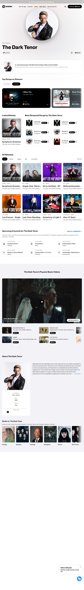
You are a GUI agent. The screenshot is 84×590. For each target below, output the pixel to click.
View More (77, 374)
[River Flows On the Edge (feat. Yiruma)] (38, 141)
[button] (82, 1)
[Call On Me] (38, 123)
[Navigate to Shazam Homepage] (7, 6)
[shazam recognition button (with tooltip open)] (79, 578)
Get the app (22, 6)
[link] (73, 320)
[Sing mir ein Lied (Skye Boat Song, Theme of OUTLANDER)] (38, 132)
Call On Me (37, 122)
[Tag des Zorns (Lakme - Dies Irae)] (65, 132)
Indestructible (66, 122)
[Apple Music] (5, 147)
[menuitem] (22, 7)
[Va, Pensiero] (65, 141)
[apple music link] (78, 52)
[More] (48, 123)
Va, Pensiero (65, 141)
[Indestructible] (65, 123)
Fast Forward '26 (51, 6)
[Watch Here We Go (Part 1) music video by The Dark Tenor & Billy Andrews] (42, 301)
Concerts (30, 6)
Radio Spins (42, 6)
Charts (36, 6)
